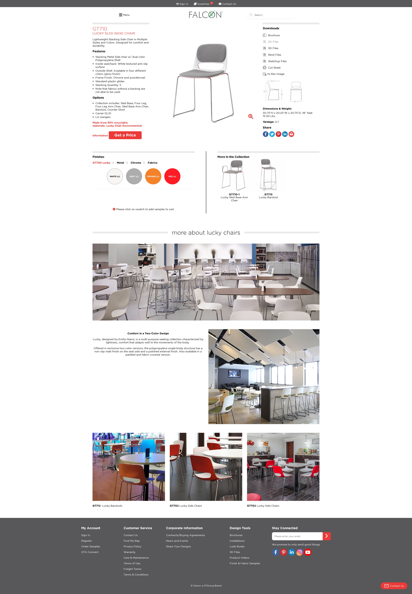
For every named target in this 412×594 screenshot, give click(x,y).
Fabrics (152, 162)
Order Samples (90, 546)
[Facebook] (265, 136)
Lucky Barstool (268, 196)
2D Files (272, 41)
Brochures (236, 535)
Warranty (129, 552)
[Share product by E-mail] (291, 136)
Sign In (183, 3)
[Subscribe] (327, 536)
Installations (237, 540)
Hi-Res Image (275, 73)
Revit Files (274, 54)
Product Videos (239, 557)
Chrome (136, 162)
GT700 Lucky (101, 162)
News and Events (177, 540)
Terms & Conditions (136, 574)
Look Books (237, 546)
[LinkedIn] (285, 136)
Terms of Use (132, 563)
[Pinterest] (278, 136)
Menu (126, 15)
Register (86, 540)
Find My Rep (132, 540)
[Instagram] (299, 553)
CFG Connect (89, 552)
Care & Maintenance (136, 557)
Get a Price (125, 135)
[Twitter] (272, 136)
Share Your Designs (178, 546)
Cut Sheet (274, 67)
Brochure (273, 35)
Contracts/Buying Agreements (185, 535)
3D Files (272, 48)
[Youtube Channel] (307, 553)
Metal (120, 162)
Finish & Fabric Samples (245, 563)
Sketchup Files (277, 61)
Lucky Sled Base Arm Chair (234, 197)
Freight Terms (132, 568)
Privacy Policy (132, 546)
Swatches (204, 3)
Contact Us (228, 3)
